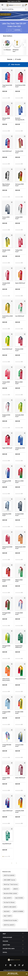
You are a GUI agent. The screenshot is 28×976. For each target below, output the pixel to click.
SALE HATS (6, 889)
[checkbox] (12, 70)
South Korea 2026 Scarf (20, 86)
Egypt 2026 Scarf (7, 448)
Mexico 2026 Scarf (19, 382)
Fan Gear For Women (9, 902)
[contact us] (14, 961)
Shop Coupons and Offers (14, 1)
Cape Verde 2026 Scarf (7, 86)
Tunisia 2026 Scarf (6, 382)
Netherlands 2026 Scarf (20, 547)
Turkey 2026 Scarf (18, 250)
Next (16, 863)
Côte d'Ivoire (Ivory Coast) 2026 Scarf (6, 679)
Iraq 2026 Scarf (6, 843)
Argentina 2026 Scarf (6, 514)
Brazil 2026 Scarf (7, 349)
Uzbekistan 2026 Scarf (20, 448)
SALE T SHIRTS (8, 916)
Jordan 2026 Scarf (18, 217)
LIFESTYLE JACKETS (9, 925)
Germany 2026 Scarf (19, 184)
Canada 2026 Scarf (6, 283)
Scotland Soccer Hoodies (10, 920)
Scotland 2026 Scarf (19, 514)
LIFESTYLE (3, 14)
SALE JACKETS (8, 898)
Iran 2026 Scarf (19, 316)
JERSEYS (15, 889)
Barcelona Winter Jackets (10, 893)
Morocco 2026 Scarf (19, 481)
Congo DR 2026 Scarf (6, 745)
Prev (11, 863)
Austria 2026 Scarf (6, 778)
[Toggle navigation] (2, 5)
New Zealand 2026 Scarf (6, 184)
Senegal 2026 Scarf (6, 646)
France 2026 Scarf (5, 217)
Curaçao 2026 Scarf (19, 745)
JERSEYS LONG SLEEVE (10, 907)
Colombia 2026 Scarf (19, 811)
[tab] (14, 933)
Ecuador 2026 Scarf (19, 712)
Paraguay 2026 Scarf (6, 481)
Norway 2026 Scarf (6, 118)
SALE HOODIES (19, 898)
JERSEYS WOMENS (18, 911)
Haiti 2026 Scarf (7, 151)
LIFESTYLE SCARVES (9, 875)
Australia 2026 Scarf (19, 415)
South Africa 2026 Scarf (7, 316)
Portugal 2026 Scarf (6, 613)
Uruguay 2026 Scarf (6, 712)
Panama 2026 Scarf (19, 349)
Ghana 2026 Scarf (20, 678)
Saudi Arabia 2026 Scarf (18, 646)
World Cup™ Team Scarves (11, 884)
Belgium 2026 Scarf (6, 580)
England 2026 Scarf (6, 415)
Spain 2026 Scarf (20, 283)
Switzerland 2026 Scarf (7, 547)
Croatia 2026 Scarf (19, 613)
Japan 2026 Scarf (7, 810)
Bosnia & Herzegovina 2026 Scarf (20, 119)
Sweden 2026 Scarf (6, 250)
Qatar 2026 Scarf (20, 777)
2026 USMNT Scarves (9, 880)
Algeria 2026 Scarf (19, 580)
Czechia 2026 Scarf (19, 151)
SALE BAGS (6, 911)
